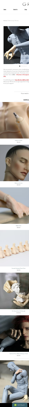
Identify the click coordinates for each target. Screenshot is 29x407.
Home (5, 20)
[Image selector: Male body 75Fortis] (19, 66)
